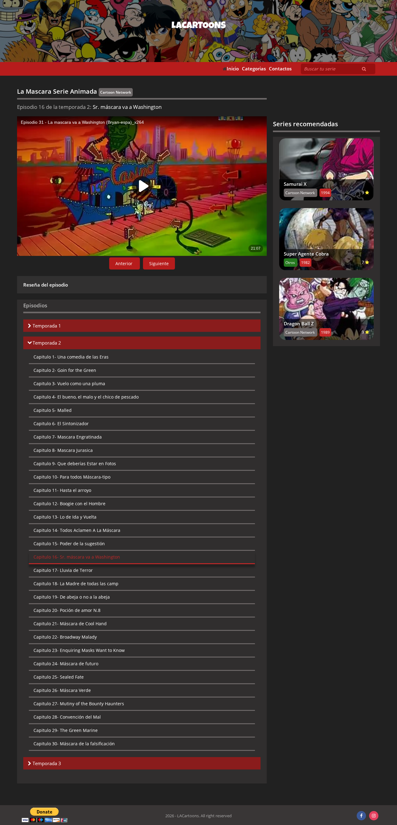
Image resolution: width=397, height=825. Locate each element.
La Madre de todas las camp (75, 583)
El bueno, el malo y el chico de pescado (86, 397)
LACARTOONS (199, 26)
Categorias (254, 69)
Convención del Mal (67, 717)
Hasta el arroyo (62, 490)
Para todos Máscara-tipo (71, 477)
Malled (52, 410)
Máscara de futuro (65, 664)
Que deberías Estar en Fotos (74, 463)
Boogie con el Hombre (69, 503)
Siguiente (159, 263)
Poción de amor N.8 (66, 610)
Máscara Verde (62, 690)
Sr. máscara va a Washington (76, 557)
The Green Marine (65, 730)
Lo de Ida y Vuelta (64, 517)
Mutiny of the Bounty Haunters (78, 704)
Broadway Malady (65, 637)
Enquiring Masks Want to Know (79, 650)
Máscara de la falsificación (74, 744)
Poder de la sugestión (69, 543)
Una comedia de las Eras (71, 357)
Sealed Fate (58, 677)
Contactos (280, 69)
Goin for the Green (64, 370)
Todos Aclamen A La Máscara (76, 530)
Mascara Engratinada (67, 437)
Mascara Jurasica (63, 450)
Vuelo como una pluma (69, 383)
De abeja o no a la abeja (71, 597)
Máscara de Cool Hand (70, 624)
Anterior (124, 263)
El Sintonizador (61, 423)
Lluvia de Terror (63, 570)
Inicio (233, 69)
